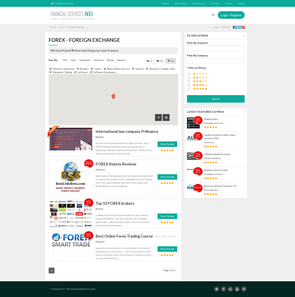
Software (83, 72)
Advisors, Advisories (63, 68)
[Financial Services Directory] (72, 15)
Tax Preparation (211, 190)
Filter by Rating (197, 67)
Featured (98, 60)
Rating (110, 60)
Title (64, 60)
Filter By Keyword (197, 43)
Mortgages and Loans (213, 123)
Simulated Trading (62, 72)
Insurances (209, 142)
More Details (167, 144)
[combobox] (216, 61)
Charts (97, 68)
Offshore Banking (212, 158)
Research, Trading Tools (162, 68)
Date (73, 60)
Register (226, 27)
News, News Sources (118, 68)
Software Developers (104, 72)
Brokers (84, 68)
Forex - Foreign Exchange (71, 27)
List (150, 61)
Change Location (64, 3)
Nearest (121, 60)
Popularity (84, 60)
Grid (161, 61)
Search (216, 99)
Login (216, 27)
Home (53, 27)
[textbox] (189, 61)
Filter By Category (197, 55)
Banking (99, 137)
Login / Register (231, 15)
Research (100, 241)
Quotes (139, 68)
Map (172, 61)
